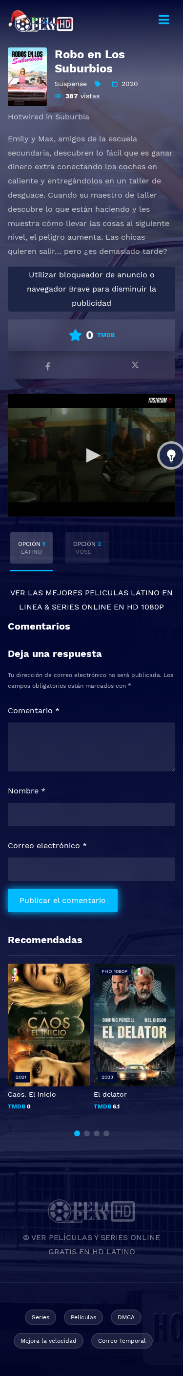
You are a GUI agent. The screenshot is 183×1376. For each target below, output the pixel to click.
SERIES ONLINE (81, 606)
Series (40, 1317)
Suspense (71, 84)
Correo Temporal (122, 1340)
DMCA (126, 1317)
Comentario (34, 710)
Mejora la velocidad (48, 1340)
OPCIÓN (31, 548)
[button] (77, 1133)
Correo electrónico (47, 845)
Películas (83, 1317)
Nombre (26, 790)
